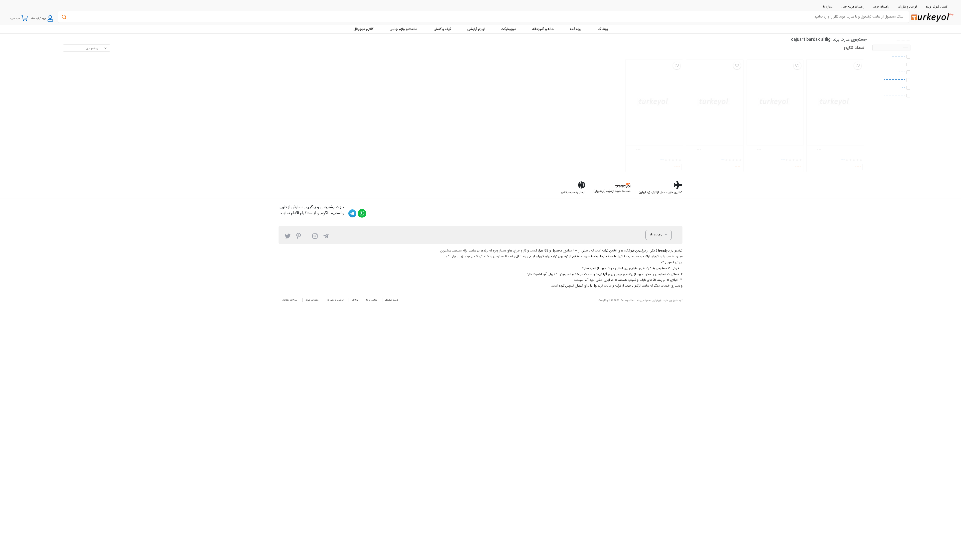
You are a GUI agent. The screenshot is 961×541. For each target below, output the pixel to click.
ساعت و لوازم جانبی (403, 29)
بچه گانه (575, 29)
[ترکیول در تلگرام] (326, 235)
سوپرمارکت (508, 29)
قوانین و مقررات (335, 300)
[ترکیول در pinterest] (298, 235)
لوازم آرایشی (476, 29)
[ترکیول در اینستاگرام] (315, 235)
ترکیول (654, 300)
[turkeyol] (932, 17)
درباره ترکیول (391, 300)
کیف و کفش (442, 29)
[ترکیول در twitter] (288, 235)
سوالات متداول (290, 300)
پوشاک (603, 29)
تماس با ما (371, 300)
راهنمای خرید (312, 300)
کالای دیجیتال (363, 29)
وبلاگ (355, 300)
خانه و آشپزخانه (543, 29)
